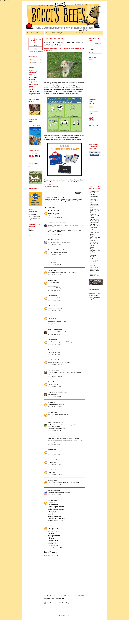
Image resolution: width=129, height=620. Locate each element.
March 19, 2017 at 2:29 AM (55, 520)
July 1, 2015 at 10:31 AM (55, 217)
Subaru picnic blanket (73, 201)
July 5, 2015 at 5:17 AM (54, 430)
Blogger (68, 615)
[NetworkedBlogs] (94, 152)
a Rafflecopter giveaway (52, 186)
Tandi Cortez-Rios (53, 329)
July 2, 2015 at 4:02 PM (54, 310)
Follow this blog (94, 154)
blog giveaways (76, 199)
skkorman (51, 316)
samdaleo (51, 280)
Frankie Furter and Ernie (55, 222)
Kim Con (50, 270)
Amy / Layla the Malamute (56, 392)
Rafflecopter (64, 201)
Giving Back (60, 33)
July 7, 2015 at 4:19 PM (54, 444)
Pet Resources (70, 33)
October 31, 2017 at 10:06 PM (56, 547)
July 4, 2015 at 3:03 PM (54, 407)
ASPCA (51, 199)
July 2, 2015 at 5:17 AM (54, 275)
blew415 (50, 449)
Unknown (51, 295)
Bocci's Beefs (30, 33)
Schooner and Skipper (55, 250)
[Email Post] (63, 197)
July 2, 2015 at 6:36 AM (54, 290)
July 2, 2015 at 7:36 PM (54, 344)
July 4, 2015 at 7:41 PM (54, 417)
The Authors (40, 33)
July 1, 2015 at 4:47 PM (54, 254)
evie (49, 402)
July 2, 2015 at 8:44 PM (54, 354)
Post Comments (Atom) (58, 598)
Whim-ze (95, 299)
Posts (32, 59)
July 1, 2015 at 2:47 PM (54, 244)
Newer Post (48, 595)
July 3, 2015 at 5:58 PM (54, 396)
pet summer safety (55, 201)
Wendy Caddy (52, 360)
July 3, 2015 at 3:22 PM (54, 386)
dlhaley (50, 305)
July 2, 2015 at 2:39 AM (54, 264)
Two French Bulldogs (54, 211)
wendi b (50, 470)
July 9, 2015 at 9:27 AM (54, 484)
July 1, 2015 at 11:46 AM (55, 234)
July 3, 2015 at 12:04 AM (55, 364)
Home (64, 595)
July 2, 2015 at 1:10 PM (54, 300)
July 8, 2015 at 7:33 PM (54, 464)
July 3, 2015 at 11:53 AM (55, 376)
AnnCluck (51, 382)
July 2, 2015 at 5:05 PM (54, 324)
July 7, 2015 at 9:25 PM (54, 454)
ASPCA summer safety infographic (62, 199)
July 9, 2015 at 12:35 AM (55, 474)
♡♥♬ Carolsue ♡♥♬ (54, 422)
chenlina (50, 526)
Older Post (81, 595)
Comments (34, 62)
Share (82, 193)
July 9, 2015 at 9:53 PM (54, 495)
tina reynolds (52, 490)
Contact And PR (50, 33)
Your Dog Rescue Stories (82, 33)
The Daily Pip (52, 239)
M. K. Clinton (52, 370)
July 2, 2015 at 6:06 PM (54, 334)
